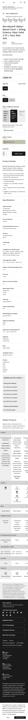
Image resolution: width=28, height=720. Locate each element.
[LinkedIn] (6, 615)
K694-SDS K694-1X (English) (10, 387)
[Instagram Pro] (10, 612)
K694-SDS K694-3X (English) (10, 394)
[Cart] (24, 2)
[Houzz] (3, 615)
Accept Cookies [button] (20, 717)
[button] (21, 2)
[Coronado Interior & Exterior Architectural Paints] (10, 676)
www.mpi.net (22, 597)
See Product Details (7, 54)
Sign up (4, 605)
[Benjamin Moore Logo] (14, 2)
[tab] (5, 20)
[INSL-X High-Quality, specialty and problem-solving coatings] (10, 666)
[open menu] (3, 2)
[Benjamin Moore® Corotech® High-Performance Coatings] (10, 655)
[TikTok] (10, 615)
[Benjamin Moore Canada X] (21, 612)
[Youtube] (14, 612)
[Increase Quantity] (9, 154)
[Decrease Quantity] (4, 154)
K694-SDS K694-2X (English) (10, 390)
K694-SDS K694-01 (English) (10, 401)
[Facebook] (3, 612)
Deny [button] (8, 717)
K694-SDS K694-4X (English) (10, 397)
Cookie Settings (11, 714)
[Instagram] (6, 612)
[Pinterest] (17, 612)
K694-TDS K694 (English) (9, 410)
